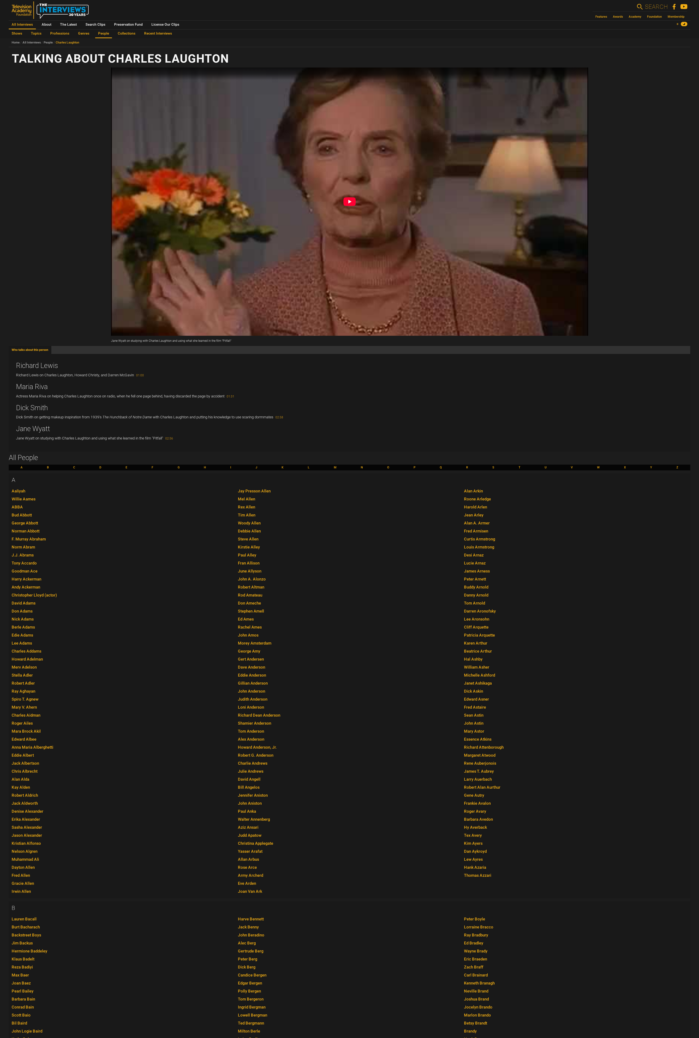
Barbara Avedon (478, 819)
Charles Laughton (67, 42)
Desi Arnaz (474, 555)
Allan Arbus (248, 859)
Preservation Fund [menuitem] (128, 25)
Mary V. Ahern (24, 707)
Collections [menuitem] (126, 33)
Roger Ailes (22, 723)
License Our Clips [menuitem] (165, 25)
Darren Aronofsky (480, 611)
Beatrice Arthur (478, 651)
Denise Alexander (27, 811)
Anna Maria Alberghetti (32, 747)
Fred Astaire (475, 707)
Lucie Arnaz (475, 563)
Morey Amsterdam (254, 643)
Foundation (654, 16)
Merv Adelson (24, 667)
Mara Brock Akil (26, 731)
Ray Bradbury (476, 935)
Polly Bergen (249, 991)
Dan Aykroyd (475, 851)
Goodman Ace (24, 571)
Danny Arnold (476, 595)
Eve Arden (247, 883)
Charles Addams (26, 651)
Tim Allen (246, 515)
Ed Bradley (473, 943)
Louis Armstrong (479, 547)
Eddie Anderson (252, 675)
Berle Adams (23, 627)
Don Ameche (249, 603)
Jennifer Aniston (253, 795)
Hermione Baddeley (29, 951)
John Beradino (251, 935)
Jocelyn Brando (478, 1007)
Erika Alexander (26, 819)
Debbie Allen (249, 531)
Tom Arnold (474, 603)
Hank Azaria (475, 867)
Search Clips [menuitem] (95, 25)
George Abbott (25, 523)
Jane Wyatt (33, 429)
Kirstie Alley (249, 547)
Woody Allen (249, 523)
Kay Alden (21, 787)
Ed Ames (246, 619)
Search (656, 7)
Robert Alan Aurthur (482, 787)
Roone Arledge (477, 499)
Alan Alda (20, 779)
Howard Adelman (27, 659)
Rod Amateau (250, 595)
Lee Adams (22, 643)
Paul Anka (247, 811)
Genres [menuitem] (83, 33)
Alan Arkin (473, 491)
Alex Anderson (251, 739)
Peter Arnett (475, 579)
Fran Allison (249, 563)
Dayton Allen (23, 867)
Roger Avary (475, 811)
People (48, 42)
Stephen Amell (251, 611)
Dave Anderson (251, 667)
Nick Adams (23, 619)
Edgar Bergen (250, 983)
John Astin (473, 723)
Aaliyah (18, 491)
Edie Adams (22, 635)
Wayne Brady (475, 951)
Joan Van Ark (250, 891)
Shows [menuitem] (17, 33)
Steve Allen (248, 539)
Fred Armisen (476, 531)
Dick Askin (473, 691)
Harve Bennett (251, 919)
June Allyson (249, 571)
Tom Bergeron (251, 999)
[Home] (52, 11)
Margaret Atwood (479, 755)
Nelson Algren (24, 851)
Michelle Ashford (479, 675)
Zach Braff (473, 967)
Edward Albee (24, 739)
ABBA (17, 507)
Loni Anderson (251, 707)
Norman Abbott (26, 531)
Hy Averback (475, 827)
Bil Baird (19, 1023)
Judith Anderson (252, 699)
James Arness (477, 571)
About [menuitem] (46, 25)
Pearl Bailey (22, 991)
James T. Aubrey (479, 771)
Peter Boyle (474, 919)
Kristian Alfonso (26, 843)
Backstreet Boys (26, 935)
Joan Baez (21, 983)
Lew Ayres (473, 859)
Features (601, 16)
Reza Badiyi (22, 967)
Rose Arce (247, 867)
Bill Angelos (249, 787)
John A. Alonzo (252, 579)
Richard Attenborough (484, 747)
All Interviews (32, 42)
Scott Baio (21, 1015)
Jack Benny (248, 927)
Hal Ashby (473, 659)
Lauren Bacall (24, 919)
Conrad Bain (23, 1007)
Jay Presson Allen (254, 491)
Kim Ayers (473, 843)
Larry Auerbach (478, 779)
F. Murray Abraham (29, 539)
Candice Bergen (252, 975)
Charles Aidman (26, 715)
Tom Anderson (251, 731)
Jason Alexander (27, 835)
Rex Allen (246, 507)
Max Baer (20, 975)
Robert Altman (251, 587)
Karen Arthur (475, 643)
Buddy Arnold (476, 587)
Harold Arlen (475, 507)
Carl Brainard (476, 975)
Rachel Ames (250, 627)
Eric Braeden (475, 959)
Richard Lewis (37, 366)
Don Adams (22, 611)
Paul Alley (247, 555)
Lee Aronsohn (476, 619)
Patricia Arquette (479, 635)
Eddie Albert (23, 755)
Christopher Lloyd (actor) (34, 595)
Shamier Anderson (254, 723)
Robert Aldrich (25, 795)
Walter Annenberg (254, 819)
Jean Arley (473, 515)
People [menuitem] (103, 33)
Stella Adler (22, 675)
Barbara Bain (23, 999)
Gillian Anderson (253, 683)
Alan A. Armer (477, 523)
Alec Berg (247, 943)
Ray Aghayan (23, 691)
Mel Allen (246, 499)
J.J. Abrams (23, 555)
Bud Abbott (22, 515)
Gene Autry (474, 795)
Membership (676, 16)
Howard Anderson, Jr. (257, 747)
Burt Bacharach (26, 927)
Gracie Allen (23, 883)
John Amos (248, 635)
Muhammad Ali (25, 859)
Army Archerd (250, 875)
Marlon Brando (477, 1015)
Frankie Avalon (477, 803)
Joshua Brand (476, 999)
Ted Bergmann (251, 1023)
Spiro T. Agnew (25, 699)
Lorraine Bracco (478, 927)
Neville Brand (476, 991)
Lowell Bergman (252, 1015)
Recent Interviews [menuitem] (158, 33)
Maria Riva (32, 387)
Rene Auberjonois (480, 763)
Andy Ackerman (26, 587)
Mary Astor (474, 731)
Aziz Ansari (248, 827)
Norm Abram (23, 547)
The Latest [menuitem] (68, 25)
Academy (635, 16)
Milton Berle (249, 1031)
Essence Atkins (477, 739)
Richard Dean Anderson (259, 715)
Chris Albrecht (24, 771)
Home (16, 42)
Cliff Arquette (476, 627)
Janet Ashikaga (478, 683)
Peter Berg (247, 959)
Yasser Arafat (250, 851)
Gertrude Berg (250, 951)
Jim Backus (22, 943)
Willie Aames (23, 499)
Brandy (470, 1031)
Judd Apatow (249, 835)
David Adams (23, 603)
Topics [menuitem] (36, 33)
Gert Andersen (251, 659)
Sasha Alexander (27, 827)
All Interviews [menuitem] (22, 25)
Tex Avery (473, 835)
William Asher (476, 667)
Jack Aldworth (25, 803)
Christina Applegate (255, 843)
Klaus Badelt (23, 959)
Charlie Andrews (252, 763)
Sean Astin (473, 715)
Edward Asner (476, 699)
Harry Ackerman (26, 579)
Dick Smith (32, 408)
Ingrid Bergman (252, 1007)
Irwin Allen (21, 891)
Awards (618, 16)
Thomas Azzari (477, 875)
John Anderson (251, 691)
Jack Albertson (25, 763)
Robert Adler (23, 683)
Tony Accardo (24, 563)
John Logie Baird (27, 1031)
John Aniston (250, 803)
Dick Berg (246, 967)
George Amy (249, 651)
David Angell (249, 779)
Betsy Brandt (475, 1023)
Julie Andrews (250, 771)
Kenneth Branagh (479, 983)
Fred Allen (21, 875)
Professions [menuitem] (59, 33)
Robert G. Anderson (255, 755)
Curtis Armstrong (479, 539)
